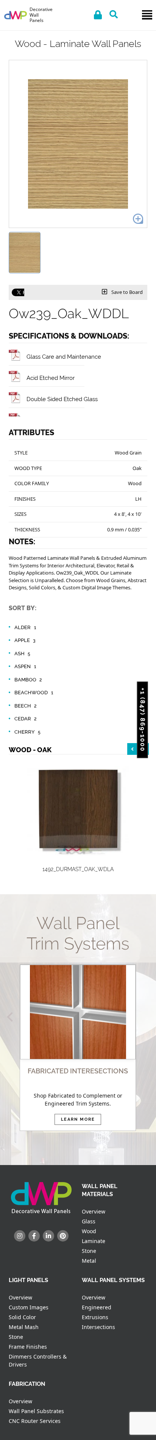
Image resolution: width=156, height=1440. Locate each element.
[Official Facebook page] (34, 1236)
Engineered (96, 1307)
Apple (25, 640)
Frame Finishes (28, 1346)
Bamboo (28, 680)
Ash (22, 653)
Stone (89, 1250)
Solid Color (22, 1317)
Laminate (93, 1241)
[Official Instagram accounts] (19, 1236)
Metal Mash (24, 1327)
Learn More (78, 1119)
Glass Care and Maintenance (64, 356)
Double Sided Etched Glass (62, 399)
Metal (89, 1260)
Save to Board (126, 292)
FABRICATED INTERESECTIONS (78, 1071)
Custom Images (28, 1307)
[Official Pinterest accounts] (63, 1236)
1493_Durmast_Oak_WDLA (110, 869)
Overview (93, 1211)
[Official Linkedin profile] (48, 1236)
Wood (89, 1231)
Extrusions (95, 1317)
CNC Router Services (35, 1420)
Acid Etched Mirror (51, 378)
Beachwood (33, 692)
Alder (25, 627)
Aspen (25, 666)
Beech (25, 706)
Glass (88, 1221)
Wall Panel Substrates (36, 1411)
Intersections (98, 1327)
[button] (12, 1017)
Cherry (27, 732)
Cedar (25, 719)
